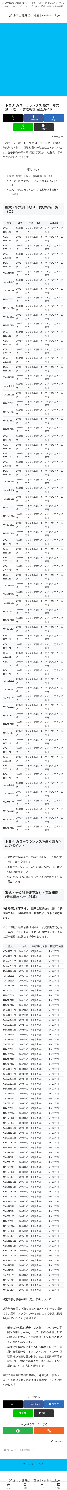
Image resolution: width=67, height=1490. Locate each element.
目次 (29, 169)
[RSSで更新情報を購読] (49, 1430)
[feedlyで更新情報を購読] (18, 1430)
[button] (44, 127)
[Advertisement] (33, 60)
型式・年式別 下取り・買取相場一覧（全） (31, 176)
